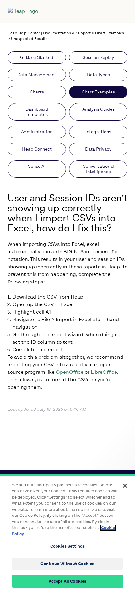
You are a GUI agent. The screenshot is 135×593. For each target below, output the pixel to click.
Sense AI (37, 166)
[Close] (125, 486)
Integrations (98, 132)
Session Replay (98, 57)
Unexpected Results (29, 38)
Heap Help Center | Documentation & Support (49, 33)
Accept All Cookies (67, 581)
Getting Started (36, 57)
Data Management (36, 74)
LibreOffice (104, 372)
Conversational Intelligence (98, 169)
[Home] (54, 11)
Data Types (98, 74)
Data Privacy (98, 149)
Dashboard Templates (36, 112)
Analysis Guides (98, 109)
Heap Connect (37, 149)
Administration (36, 132)
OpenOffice (70, 372)
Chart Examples (109, 33)
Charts (37, 92)
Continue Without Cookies (67, 563)
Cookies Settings (67, 546)
